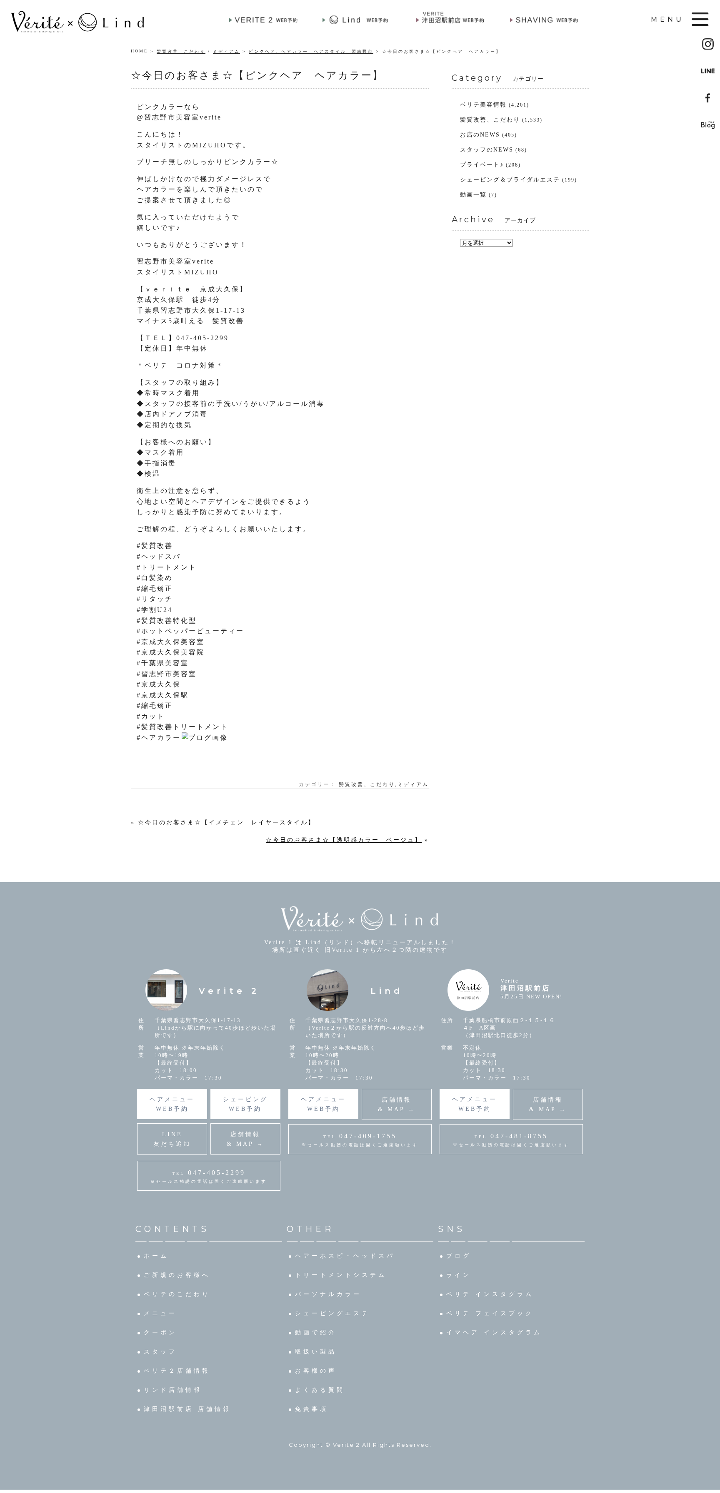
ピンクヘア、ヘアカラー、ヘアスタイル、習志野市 (311, 51)
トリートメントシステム (341, 1275)
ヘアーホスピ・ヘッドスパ (345, 1256)
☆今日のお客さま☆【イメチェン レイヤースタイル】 (226, 822)
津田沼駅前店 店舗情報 (187, 1409)
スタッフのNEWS (486, 150)
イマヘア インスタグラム (494, 1332)
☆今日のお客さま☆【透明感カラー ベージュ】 (344, 840)
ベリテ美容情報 (483, 105)
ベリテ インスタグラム (490, 1294)
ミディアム (226, 51)
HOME (139, 51)
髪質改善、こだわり (181, 51)
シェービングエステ (332, 1313)
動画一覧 (473, 195)
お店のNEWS (480, 135)
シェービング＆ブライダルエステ (510, 180)
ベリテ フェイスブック (490, 1313)
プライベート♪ (482, 165)
